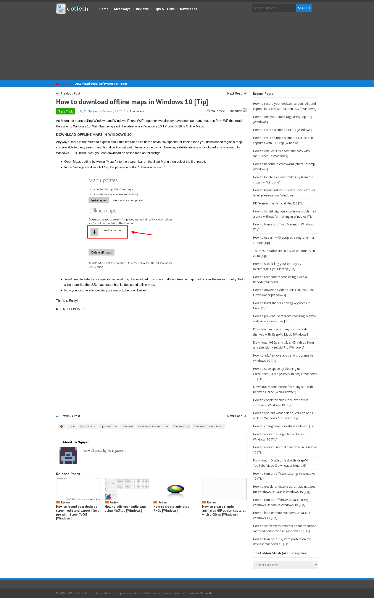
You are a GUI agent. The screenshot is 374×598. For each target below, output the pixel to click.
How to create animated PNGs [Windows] (171, 509)
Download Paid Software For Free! (101, 84)
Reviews (142, 9)
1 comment (137, 111)
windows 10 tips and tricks (153, 426)
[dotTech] (72, 11)
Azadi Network (201, 593)
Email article (217, 111)
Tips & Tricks (164, 9)
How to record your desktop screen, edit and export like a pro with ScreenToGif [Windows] (77, 512)
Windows (128, 426)
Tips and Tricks (108, 426)
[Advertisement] (187, 46)
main (72, 426)
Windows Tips (181, 426)
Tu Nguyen (91, 111)
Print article (235, 111)
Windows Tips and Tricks (208, 426)
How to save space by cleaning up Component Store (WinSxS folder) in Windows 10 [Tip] (285, 374)
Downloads (188, 9)
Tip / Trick (65, 111)
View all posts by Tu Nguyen (105, 450)
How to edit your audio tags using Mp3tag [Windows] (125, 509)
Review (65, 502)
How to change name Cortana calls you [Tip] (284, 426)
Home (103, 9)
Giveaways (122, 9)
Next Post (234, 93)
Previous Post (71, 93)
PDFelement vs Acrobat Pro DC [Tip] (279, 203)
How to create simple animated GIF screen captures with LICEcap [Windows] (224, 510)
